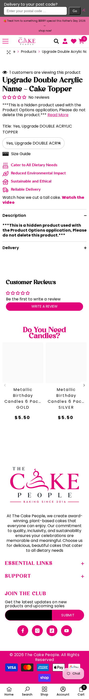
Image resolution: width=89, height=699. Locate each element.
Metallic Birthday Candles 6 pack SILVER (66, 397)
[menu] (5, 41)
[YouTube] (66, 630)
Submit (67, 615)
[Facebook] (22, 630)
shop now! (45, 31)
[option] (44, 26)
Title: (37, 129)
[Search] (56, 41)
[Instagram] (37, 630)
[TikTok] (51, 630)
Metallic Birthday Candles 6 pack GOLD (22, 397)
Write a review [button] (44, 306)
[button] (83, 11)
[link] (27, 691)
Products (28, 51)
